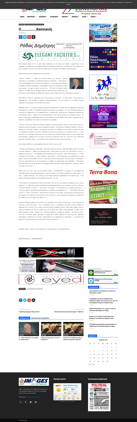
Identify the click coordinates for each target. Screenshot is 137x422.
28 (98, 361)
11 (116, 351)
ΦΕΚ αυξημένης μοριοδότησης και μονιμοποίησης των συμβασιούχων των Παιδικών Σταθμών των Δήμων (103, 325)
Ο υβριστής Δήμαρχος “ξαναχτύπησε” (29, 312)
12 (90, 354)
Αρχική (20, 22)
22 (103, 358)
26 (90, 361)
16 (107, 354)
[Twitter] (31, 402)
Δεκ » (93, 364)
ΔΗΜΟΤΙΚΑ (65, 17)
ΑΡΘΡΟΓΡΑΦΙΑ (31, 17)
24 (111, 358)
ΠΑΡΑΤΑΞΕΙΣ (27, 22)
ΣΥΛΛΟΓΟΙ (93, 17)
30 (107, 361)
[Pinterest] (25, 402)
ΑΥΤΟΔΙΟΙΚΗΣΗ (54, 17)
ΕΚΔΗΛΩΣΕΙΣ (75, 17)
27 (94, 361)
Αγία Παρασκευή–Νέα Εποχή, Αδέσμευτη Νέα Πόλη (44, 22)
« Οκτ (89, 364)
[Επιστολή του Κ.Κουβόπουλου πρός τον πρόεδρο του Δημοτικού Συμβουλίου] (73, 329)
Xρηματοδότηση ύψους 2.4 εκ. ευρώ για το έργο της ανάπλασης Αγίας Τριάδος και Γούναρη (102, 309)
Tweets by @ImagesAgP (94, 268)
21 (98, 358)
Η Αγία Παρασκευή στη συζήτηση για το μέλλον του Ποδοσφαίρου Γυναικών (102, 292)
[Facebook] (20, 402)
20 (94, 358)
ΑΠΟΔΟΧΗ (69, 6)
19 (90, 358)
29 (103, 361)
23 (107, 358)
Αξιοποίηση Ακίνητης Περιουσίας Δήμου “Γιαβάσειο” (69, 312)
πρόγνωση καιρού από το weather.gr (67, 401)
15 (103, 354)
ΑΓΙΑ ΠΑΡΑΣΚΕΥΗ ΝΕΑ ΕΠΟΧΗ (34, 288)
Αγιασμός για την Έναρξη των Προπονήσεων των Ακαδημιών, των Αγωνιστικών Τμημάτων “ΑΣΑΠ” (101, 317)
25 (116, 358)
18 (116, 354)
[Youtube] (36, 402)
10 (111, 351)
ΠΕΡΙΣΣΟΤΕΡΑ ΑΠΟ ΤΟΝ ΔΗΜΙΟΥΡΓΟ (40, 318)
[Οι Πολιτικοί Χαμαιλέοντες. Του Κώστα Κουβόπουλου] (51, 329)
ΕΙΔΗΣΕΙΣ (22, 17)
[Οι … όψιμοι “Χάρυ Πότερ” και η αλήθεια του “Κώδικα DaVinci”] (29, 329)
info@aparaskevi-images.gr (33, 397)
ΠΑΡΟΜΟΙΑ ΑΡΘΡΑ (24, 318)
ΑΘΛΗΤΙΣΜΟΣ (42, 17)
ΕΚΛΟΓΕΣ (84, 17)
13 (94, 354)
